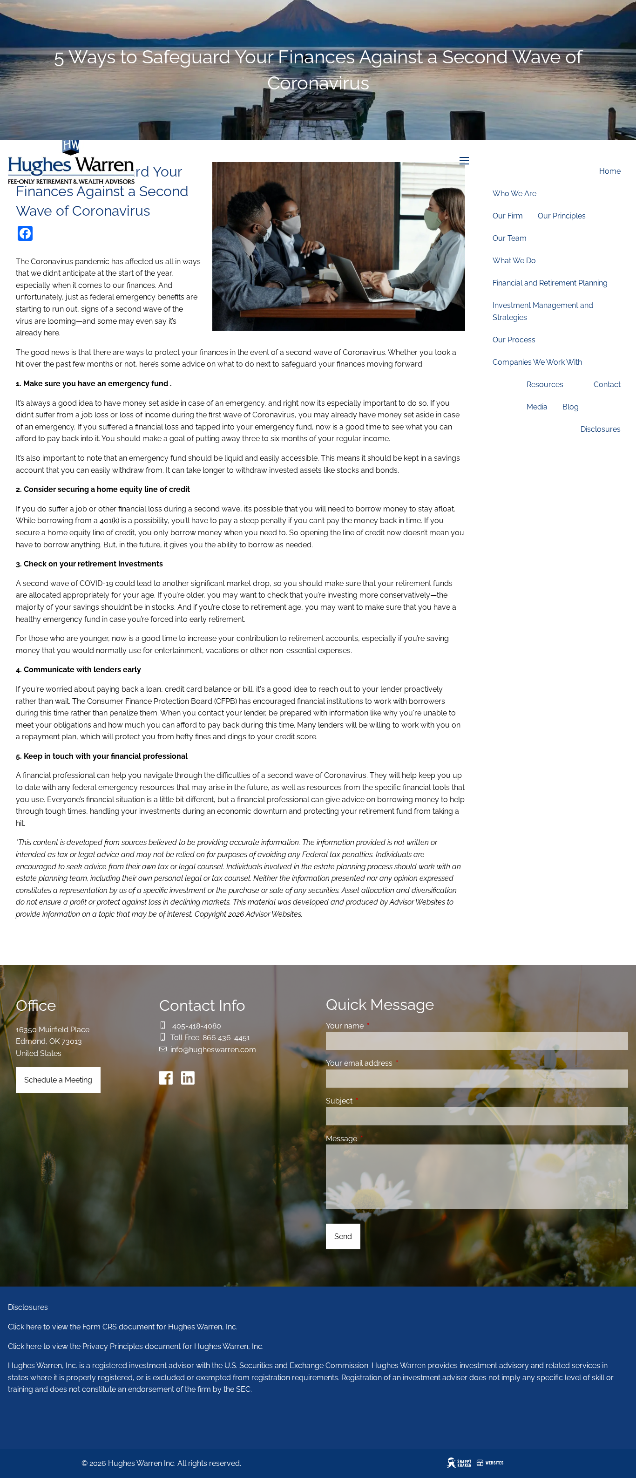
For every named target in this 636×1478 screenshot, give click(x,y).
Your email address (395, 1063)
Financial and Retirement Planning (550, 283)
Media (537, 406)
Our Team (510, 238)
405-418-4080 (196, 1026)
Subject (375, 1101)
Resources (545, 384)
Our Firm (508, 215)
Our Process (514, 339)
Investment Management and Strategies (543, 311)
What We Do (514, 260)
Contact (607, 384)
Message (377, 1138)
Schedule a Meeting (58, 1080)
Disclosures (601, 429)
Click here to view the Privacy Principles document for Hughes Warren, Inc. (136, 1346)
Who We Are (514, 193)
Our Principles (562, 215)
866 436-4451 (226, 1037)
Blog (570, 406)
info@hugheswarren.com (213, 1049)
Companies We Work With (537, 362)
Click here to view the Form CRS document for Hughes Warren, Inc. (122, 1326)
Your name (380, 1026)
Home (610, 171)
